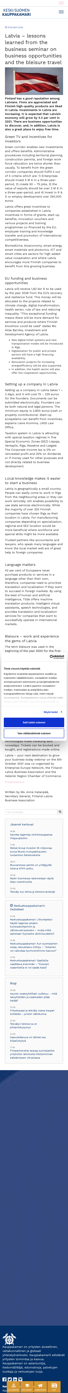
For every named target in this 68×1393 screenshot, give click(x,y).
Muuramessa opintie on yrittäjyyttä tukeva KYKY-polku (30, 867)
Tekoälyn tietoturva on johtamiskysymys (23, 1025)
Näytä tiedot (51, 711)
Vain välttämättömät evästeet (34, 733)
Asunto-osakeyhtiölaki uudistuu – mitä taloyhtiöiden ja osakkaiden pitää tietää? (33, 997)
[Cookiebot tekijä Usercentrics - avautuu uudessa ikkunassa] (49, 657)
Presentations (14, 782)
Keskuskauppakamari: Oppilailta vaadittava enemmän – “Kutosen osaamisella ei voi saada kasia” (29, 964)
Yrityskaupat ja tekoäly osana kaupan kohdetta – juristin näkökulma (32, 1012)
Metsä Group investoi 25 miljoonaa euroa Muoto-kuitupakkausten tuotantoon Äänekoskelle (31, 852)
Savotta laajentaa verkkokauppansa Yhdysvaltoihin (31, 836)
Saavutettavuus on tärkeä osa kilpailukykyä (28, 1039)
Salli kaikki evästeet (34, 722)
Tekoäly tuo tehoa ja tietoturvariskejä (32, 891)
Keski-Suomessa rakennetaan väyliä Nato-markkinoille (31, 880)
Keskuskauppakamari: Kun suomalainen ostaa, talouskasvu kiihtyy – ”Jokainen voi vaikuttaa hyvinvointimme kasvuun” (33, 947)
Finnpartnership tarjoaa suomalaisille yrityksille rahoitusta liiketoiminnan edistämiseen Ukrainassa (32, 1054)
